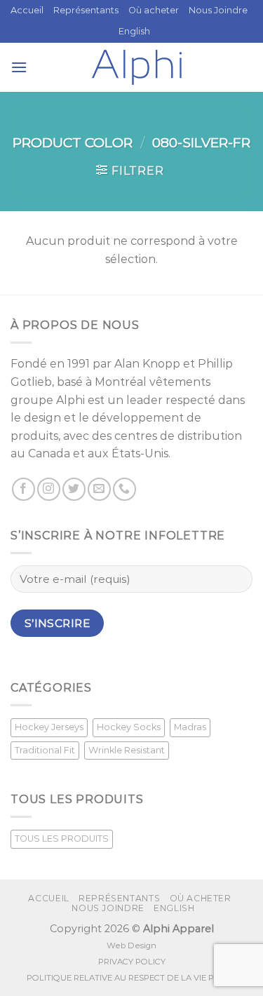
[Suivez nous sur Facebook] (23, 489)
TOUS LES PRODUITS (62, 838)
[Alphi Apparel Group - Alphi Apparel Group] (136, 67)
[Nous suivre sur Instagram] (48, 489)
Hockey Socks (129, 727)
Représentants (86, 10)
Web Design (131, 945)
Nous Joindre (218, 10)
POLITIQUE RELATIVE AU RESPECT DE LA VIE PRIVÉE (132, 978)
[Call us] (124, 489)
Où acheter (153, 10)
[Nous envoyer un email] (99, 489)
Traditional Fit (45, 750)
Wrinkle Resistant (126, 750)
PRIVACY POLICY (132, 962)
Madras (190, 727)
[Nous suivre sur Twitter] (74, 489)
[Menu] (19, 67)
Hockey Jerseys (49, 727)
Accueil (27, 10)
